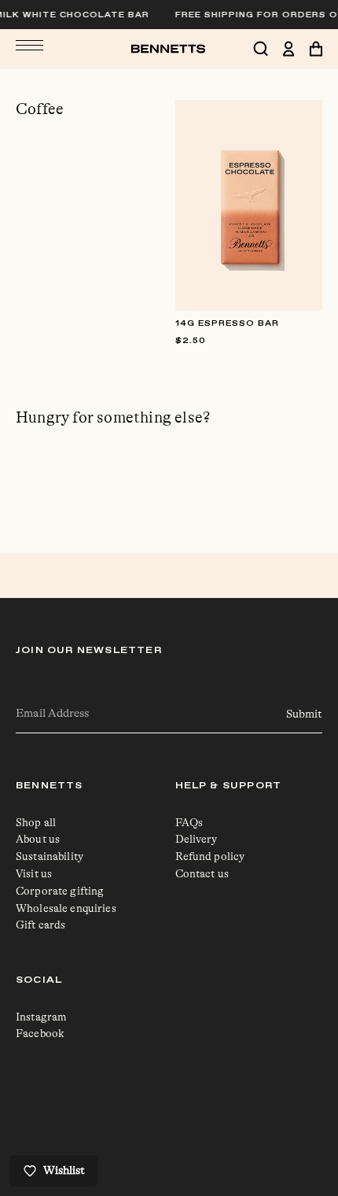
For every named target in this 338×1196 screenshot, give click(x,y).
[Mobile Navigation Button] (29, 45)
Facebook (40, 1033)
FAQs (189, 822)
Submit (304, 714)
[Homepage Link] (169, 49)
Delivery (196, 838)
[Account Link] (296, 49)
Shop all (36, 822)
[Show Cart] (315, 48)
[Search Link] (268, 49)
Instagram (41, 1016)
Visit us (34, 873)
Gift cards (40, 924)
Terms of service (216, 1113)
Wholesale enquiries (66, 908)
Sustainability (49, 856)
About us (38, 838)
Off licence (203, 1128)
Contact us (202, 873)
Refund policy (210, 856)
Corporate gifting (60, 890)
